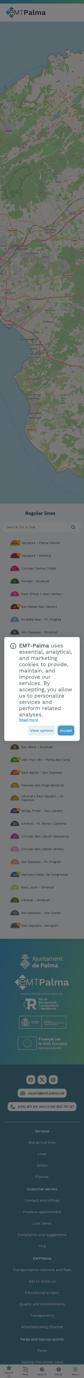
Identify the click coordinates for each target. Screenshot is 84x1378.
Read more (28, 720)
